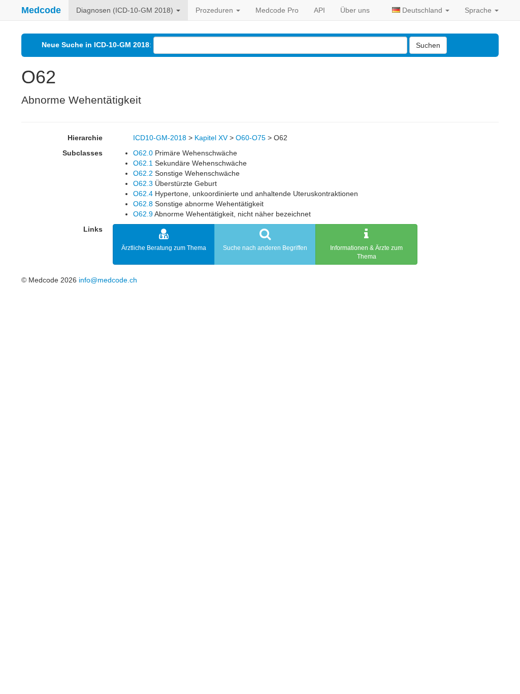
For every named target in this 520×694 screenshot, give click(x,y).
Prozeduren (215, 10)
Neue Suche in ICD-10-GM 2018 (95, 45)
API (319, 10)
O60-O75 (251, 138)
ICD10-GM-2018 (159, 138)
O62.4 (143, 194)
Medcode (41, 10)
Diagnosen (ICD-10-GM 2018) (125, 10)
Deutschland (422, 10)
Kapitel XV (211, 138)
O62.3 (143, 183)
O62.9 (143, 214)
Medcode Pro (277, 10)
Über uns (355, 10)
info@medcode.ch (108, 280)
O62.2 (143, 173)
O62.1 (143, 163)
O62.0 (143, 153)
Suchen (428, 45)
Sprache (479, 10)
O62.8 (143, 204)
